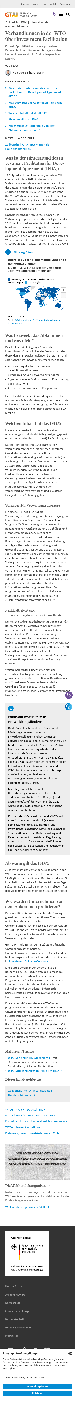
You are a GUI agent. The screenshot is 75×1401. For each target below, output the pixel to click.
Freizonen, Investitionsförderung (26, 1133)
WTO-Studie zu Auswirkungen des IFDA (33, 1071)
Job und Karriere (15, 1294)
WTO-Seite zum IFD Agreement (28, 1058)
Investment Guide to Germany (28, 961)
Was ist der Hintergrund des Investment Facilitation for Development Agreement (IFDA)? (34, 92)
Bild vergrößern (23, 252)
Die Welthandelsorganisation (28, 1185)
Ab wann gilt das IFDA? (23, 119)
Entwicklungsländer (18, 1115)
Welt (19, 1109)
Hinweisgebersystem (18, 1327)
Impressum (11, 1336)
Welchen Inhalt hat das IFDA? (27, 113)
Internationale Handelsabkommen (42, 1121)
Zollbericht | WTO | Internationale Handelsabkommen (27, 147)
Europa (40, 1115)
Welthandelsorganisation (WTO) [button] (26, 1207)
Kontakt (53, 4)
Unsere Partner (14, 1286)
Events (35, 4)
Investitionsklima (27, 1127)
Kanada (10, 1121)
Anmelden (65, 4)
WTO (8, 1109)
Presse (44, 4)
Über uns (24, 4)
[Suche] (68, 14)
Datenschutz (12, 1303)
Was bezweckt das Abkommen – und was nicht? (35, 105)
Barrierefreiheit (14, 1319)
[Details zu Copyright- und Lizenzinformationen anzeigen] (66, 1178)
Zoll (55, 1133)
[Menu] (61, 14)
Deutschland (35, 1109)
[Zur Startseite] (21, 16)
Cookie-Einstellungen (18, 1311)
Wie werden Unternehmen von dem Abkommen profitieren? (31, 128)
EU (51, 1115)
